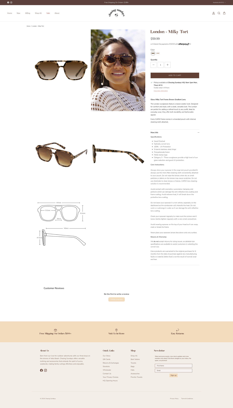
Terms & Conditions (187, 399)
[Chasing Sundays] (116, 13)
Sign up (173, 375)
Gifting (27, 13)
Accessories (135, 373)
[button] (153, 53)
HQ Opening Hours (110, 380)
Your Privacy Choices (110, 377)
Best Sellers (135, 359)
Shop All (38, 13)
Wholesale (107, 370)
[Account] (213, 13)
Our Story (106, 356)
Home (9, 13)
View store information (161, 91)
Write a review (116, 299)
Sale (48, 13)
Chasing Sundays (50, 399)
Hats (132, 370)
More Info (154, 132)
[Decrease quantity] (153, 65)
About (57, 13)
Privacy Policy (174, 399)
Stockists (106, 366)
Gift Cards (106, 359)
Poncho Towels (136, 377)
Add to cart (175, 75)
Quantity (154, 60)
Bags (132, 366)
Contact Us (107, 373)
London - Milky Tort (38, 26)
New (18, 13)
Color (153, 50)
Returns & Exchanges (111, 363)
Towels (133, 363)
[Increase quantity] (168, 65)
